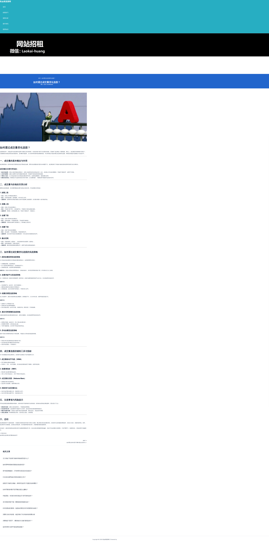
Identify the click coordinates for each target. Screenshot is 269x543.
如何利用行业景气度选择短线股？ (13, 527)
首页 (4, 7)
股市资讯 (5, 24)
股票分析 (5, 18)
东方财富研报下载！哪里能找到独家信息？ (16, 502)
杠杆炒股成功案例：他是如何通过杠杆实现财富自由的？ (20, 508)
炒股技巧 (5, 12)
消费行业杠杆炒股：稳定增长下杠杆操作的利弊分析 (19, 514)
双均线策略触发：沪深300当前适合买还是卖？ (17, 471)
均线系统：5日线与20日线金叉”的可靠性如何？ (18, 496)
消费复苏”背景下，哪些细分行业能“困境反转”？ (18, 521)
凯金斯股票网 (5, 1)
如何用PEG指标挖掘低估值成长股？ (14, 464)
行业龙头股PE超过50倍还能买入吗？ (14, 477)
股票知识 (5, 29)
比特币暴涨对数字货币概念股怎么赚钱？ (15, 489)
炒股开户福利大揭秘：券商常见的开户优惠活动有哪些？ (20, 483)
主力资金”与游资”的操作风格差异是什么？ (16, 458)
